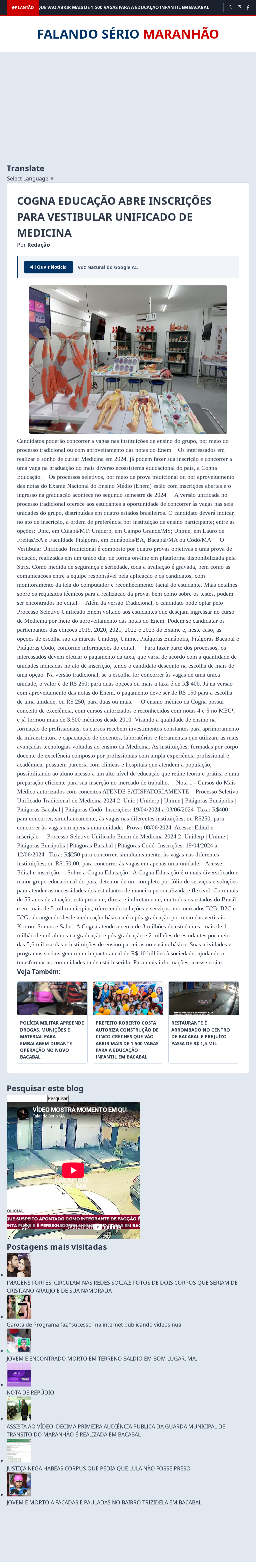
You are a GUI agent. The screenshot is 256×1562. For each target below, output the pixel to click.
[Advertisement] (128, 107)
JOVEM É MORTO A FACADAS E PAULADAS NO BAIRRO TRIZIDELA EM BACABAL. (105, 1502)
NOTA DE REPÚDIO (30, 1392)
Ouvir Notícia (51, 267)
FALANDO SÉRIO (128, 33)
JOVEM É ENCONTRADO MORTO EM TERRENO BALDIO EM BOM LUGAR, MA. (102, 1358)
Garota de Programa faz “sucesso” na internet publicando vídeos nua (94, 1324)
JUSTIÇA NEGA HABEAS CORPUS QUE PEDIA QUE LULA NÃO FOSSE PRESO (99, 1468)
